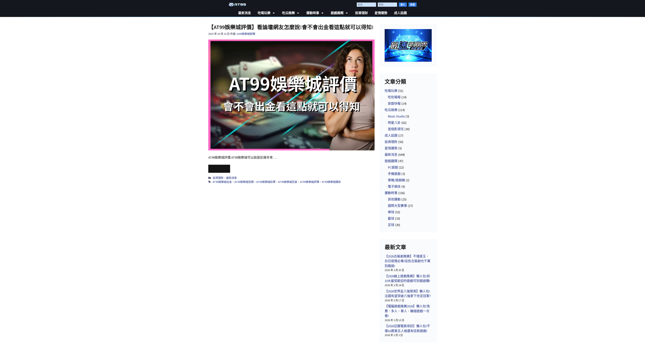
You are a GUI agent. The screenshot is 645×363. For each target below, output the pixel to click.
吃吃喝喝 (394, 97)
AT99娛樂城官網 (244, 182)
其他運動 (394, 199)
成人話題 (400, 13)
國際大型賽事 (397, 206)
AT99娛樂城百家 (287, 182)
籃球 (391, 218)
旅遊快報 (394, 104)
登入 (402, 4)
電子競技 (394, 187)
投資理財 (361, 13)
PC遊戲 (393, 167)
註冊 (412, 4)
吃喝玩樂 (264, 13)
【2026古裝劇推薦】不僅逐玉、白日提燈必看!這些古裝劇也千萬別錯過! (407, 261)
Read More (219, 169)
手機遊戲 (394, 174)
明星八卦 (394, 123)
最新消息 (244, 13)
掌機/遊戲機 (396, 180)
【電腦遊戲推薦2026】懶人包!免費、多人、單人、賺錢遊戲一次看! (407, 311)
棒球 (391, 212)
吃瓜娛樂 (288, 13)
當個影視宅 (396, 129)
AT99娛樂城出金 (222, 182)
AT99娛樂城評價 (309, 182)
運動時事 (312, 13)
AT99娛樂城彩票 (265, 182)
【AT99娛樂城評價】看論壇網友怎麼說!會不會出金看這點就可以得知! (291, 27)
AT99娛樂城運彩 (331, 182)
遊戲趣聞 (337, 13)
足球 (391, 225)
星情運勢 (381, 13)
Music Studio (396, 116)
